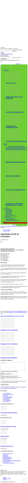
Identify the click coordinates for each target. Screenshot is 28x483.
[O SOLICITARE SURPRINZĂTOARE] (13, 138)
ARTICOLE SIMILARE (6, 316)
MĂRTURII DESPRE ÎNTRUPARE (15, 162)
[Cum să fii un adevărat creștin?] (4, 410)
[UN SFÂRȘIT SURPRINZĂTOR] (13, 109)
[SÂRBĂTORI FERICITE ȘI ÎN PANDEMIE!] (13, 94)
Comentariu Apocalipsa (13, 146)
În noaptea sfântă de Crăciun (8, 426)
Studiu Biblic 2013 (17, 149)
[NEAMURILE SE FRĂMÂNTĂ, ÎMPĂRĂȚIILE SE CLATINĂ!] (13, 201)
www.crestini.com (7, 393)
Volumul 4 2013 (14, 226)
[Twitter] (7, 244)
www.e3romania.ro (7, 400)
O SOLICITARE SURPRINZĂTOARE (16, 141)
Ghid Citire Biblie (7, 226)
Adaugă (5, 222)
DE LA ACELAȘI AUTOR (18, 316)
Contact (4, 479)
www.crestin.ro (6, 401)
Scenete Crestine (9, 214)
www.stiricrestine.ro (7, 397)
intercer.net (5, 395)
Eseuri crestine (9, 213)
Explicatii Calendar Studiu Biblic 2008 (15, 147)
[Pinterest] (12, 244)
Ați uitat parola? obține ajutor (7, 53)
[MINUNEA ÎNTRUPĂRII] (13, 173)
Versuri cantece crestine (10, 219)
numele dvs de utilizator (17, 49)
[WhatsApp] (17, 244)
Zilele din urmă (24, 149)
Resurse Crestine (7, 208)
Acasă (5, 69)
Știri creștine (6, 70)
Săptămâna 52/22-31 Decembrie (9, 330)
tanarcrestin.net (6, 399)
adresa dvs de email (17, 57)
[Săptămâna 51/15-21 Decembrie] (8, 341)
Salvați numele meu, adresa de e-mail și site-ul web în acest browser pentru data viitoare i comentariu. (13, 382)
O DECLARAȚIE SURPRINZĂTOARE (12, 126)
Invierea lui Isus (5, 436)
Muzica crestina (7, 217)
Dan (1, 313)
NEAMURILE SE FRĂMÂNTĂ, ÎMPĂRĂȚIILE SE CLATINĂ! (14, 204)
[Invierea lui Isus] (4, 433)
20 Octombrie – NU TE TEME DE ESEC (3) (17, 311)
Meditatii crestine (9, 210)
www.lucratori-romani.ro (8, 394)
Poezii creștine (9, 212)
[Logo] (5, 67)
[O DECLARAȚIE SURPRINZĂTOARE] (13, 123)
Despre (4, 477)
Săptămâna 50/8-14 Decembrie (9, 357)
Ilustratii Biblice (9, 211)
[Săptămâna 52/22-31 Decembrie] (8, 327)
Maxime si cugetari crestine (11, 215)
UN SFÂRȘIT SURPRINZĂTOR (15, 112)
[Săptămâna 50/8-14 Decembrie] (8, 355)
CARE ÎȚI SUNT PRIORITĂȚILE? (15, 190)
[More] (21, 244)
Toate (7, 146)
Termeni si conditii (7, 478)
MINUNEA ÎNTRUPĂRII (13, 176)
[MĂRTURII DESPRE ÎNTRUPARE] (13, 159)
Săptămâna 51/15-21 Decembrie (9, 344)
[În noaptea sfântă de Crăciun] (4, 423)
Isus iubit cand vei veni (7, 446)
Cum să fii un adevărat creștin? (9, 412)
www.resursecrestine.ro (8, 396)
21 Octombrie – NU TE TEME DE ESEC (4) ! (17, 312)
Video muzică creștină (10, 218)
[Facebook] (3, 244)
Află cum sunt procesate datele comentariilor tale (13, 387)
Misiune (5, 143)
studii (7, 207)
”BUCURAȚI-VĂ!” (11, 83)
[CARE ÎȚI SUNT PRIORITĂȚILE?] (13, 187)
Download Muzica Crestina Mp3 (12, 220)
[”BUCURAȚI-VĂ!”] (13, 80)
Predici (5, 145)
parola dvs (15, 51)
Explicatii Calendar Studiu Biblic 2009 (16, 148)
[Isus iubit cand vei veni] (4, 443)
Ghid (5, 221)
